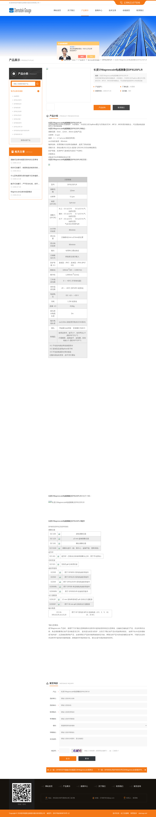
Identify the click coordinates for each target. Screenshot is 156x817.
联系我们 (140, 10)
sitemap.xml (142, 813)
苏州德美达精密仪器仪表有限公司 (27, 3)
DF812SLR (17, 115)
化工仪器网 (125, 813)
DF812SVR (17, 111)
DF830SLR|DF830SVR (21, 130)
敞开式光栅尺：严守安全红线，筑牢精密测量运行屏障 (25, 184)
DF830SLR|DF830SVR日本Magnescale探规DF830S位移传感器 (129, 770)
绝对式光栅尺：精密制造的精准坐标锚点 (25, 168)
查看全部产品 (25, 140)
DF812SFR (17, 100)
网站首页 (57, 10)
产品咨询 (102, 107)
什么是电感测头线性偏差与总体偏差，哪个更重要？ (25, 176)
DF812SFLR (107, 60)
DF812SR (17, 119)
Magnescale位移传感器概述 (21, 192)
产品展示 (85, 10)
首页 (74, 60)
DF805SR (17, 108)
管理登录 (133, 813)
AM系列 (16, 96)
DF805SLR (17, 104)
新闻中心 (98, 10)
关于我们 (71, 10)
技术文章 (112, 10)
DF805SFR (17, 123)
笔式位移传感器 (94, 60)
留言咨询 (137, 786)
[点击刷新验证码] (77, 751)
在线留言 (126, 10)
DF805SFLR (18, 134)
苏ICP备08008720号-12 (61, 813)
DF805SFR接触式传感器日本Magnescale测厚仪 (74, 770)
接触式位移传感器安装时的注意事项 (24, 159)
